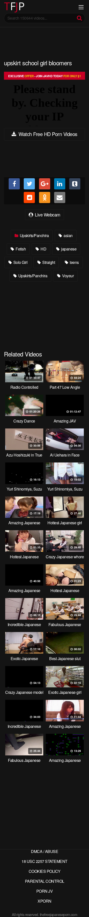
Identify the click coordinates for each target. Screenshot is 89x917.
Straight (48, 262)
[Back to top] (80, 906)
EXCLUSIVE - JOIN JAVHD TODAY (44, 76)
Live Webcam (47, 214)
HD (43, 249)
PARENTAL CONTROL (44, 881)
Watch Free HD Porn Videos (47, 134)
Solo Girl (19, 262)
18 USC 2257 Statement (44, 861)
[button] (8, 7)
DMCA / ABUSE (44, 851)
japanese (68, 249)
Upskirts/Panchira (34, 235)
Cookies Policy (45, 871)
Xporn (44, 901)
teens (74, 262)
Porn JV (44, 891)
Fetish (20, 249)
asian (68, 235)
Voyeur (67, 276)
